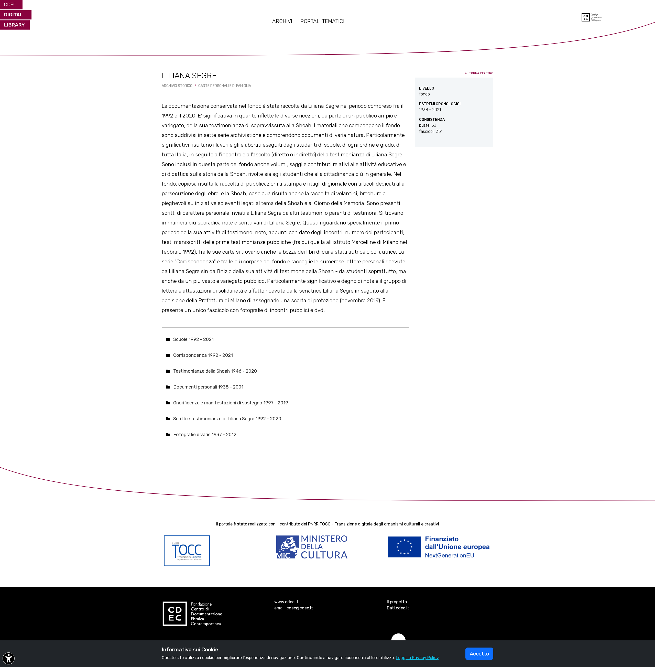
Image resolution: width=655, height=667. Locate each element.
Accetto (479, 654)
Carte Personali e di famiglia (224, 86)
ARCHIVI (282, 21)
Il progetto (397, 601)
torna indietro (480, 73)
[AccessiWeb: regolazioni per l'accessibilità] (9, 658)
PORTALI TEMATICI (322, 21)
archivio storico (177, 86)
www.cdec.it (286, 601)
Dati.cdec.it (398, 608)
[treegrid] (285, 387)
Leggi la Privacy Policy (417, 657)
